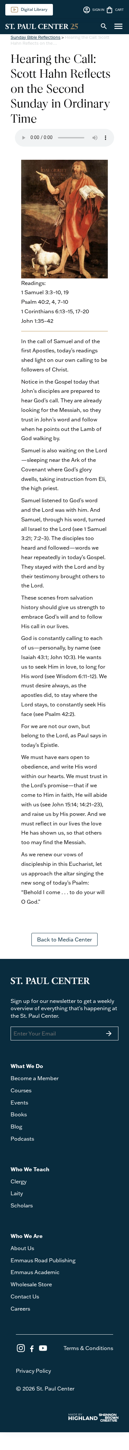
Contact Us (25, 1296)
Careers (20, 1308)
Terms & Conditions (88, 1348)
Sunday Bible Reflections (36, 37)
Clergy (18, 1181)
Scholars (22, 1205)
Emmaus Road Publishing (43, 1260)
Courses (21, 1090)
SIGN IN (93, 10)
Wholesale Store (31, 1284)
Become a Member (35, 1078)
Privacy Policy (33, 1370)
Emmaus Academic (35, 1272)
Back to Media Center (64, 939)
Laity (17, 1193)
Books (19, 1114)
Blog (16, 1126)
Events (19, 1102)
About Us (22, 1248)
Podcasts (22, 1138)
